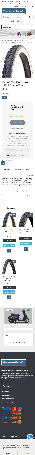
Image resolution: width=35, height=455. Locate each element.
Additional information (22, 169)
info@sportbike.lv (22, 1)
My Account (7, 27)
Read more (8, 382)
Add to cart (10, 245)
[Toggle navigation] (32, 27)
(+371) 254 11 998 (8, 1)
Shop (7, 40)
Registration (5, 391)
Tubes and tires (14, 40)
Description (6, 169)
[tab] (6, 169)
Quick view (9, 240)
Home (16, 6)
